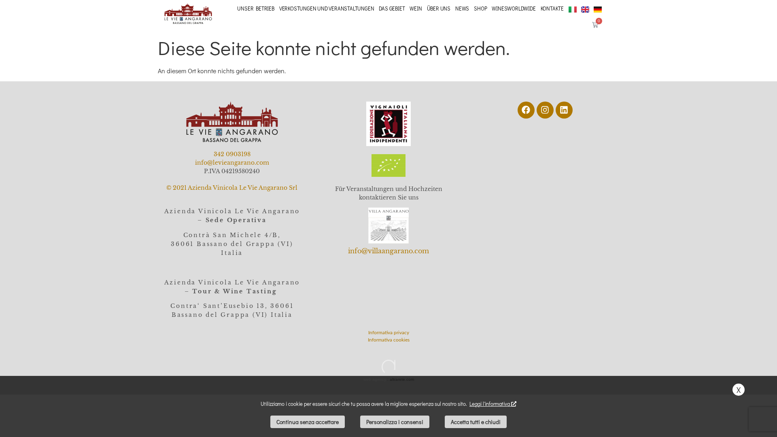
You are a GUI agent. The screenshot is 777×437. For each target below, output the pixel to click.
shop (480, 8)
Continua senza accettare (307, 422)
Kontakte (552, 8)
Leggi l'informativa (490, 403)
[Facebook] (526, 110)
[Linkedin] (564, 110)
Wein (416, 8)
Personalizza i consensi (394, 422)
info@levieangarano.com (232, 162)
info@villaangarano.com (388, 251)
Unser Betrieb (255, 8)
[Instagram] (545, 110)
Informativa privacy (388, 332)
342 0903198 (232, 154)
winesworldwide (513, 8)
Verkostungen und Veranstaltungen (326, 8)
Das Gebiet (392, 8)
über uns (438, 8)
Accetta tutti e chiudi (476, 422)
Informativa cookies (389, 339)
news (462, 8)
